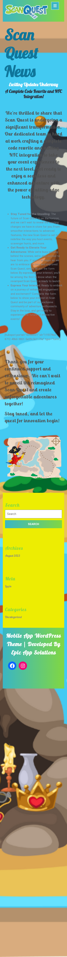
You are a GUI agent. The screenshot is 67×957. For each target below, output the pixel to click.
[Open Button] (55, 6)
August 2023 (12, 555)
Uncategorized (13, 617)
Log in (8, 586)
